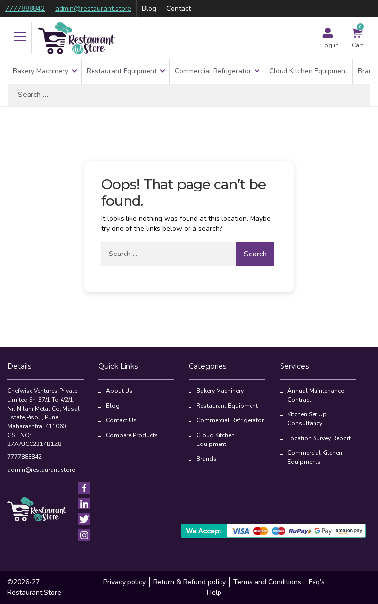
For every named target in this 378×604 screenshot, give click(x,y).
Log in (330, 45)
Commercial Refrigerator (213, 71)
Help (214, 592)
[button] (20, 38)
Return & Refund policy (189, 582)
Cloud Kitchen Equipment (308, 71)
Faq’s (317, 582)
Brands (206, 459)
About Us (119, 391)
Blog (149, 8)
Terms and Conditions (267, 582)
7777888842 (25, 8)
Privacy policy (124, 582)
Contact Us (121, 420)
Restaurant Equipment (122, 71)
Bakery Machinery (40, 71)
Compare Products (132, 435)
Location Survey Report (319, 438)
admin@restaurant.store (93, 8)
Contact (178, 8)
